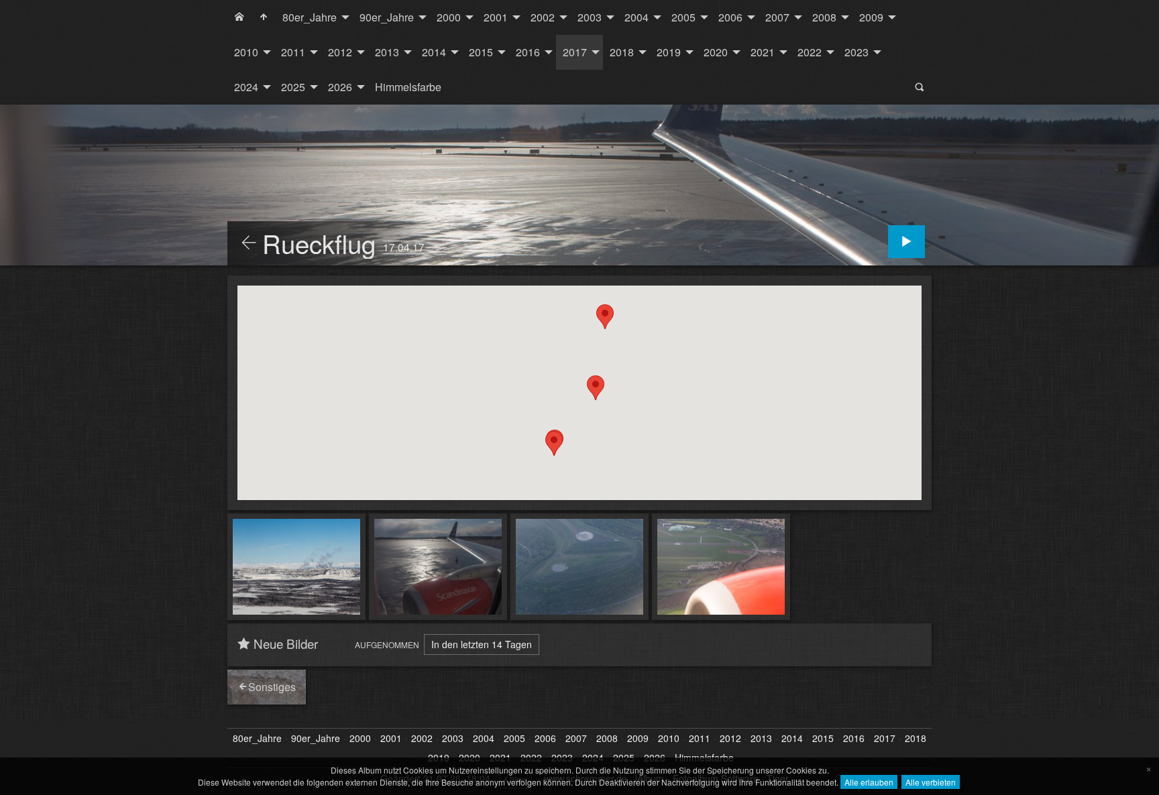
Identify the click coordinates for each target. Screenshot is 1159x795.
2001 (496, 17)
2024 (246, 87)
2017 (575, 52)
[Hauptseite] (264, 17)
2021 (763, 52)
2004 (636, 17)
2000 (449, 17)
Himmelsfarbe (408, 87)
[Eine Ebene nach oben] (249, 243)
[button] (605, 316)
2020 (716, 52)
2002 (543, 17)
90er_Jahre (387, 17)
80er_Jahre (309, 17)
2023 (856, 52)
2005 (683, 17)
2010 (246, 52)
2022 (809, 52)
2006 (730, 17)
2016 (528, 52)
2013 (387, 52)
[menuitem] (239, 17)
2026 (340, 87)
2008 (824, 17)
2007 (777, 17)
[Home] (239, 17)
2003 (589, 17)
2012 (340, 52)
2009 (871, 17)
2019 (669, 52)
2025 (293, 87)
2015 (481, 52)
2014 (434, 52)
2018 (622, 52)
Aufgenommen (387, 644)
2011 (293, 52)
